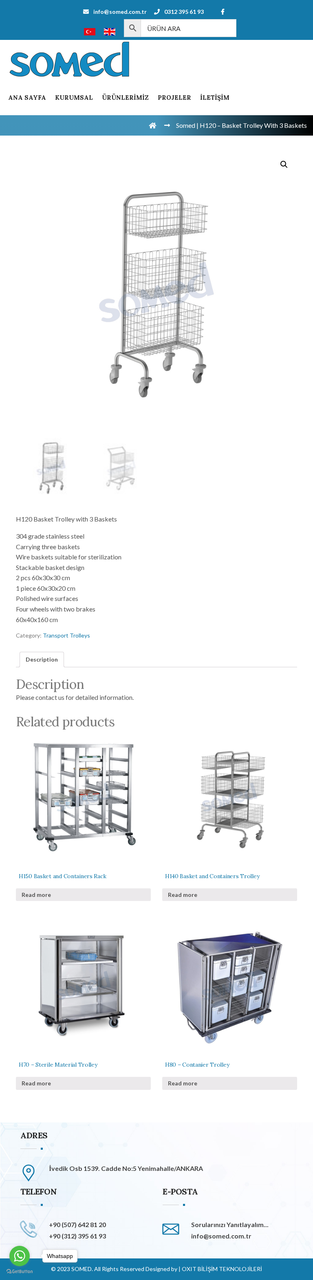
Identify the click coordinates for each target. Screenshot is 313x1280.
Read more (36, 894)
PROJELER (174, 97)
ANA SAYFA (27, 97)
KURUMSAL (74, 97)
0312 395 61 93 (184, 11)
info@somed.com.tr (120, 11)
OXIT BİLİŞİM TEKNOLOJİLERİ (222, 1268)
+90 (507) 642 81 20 (77, 1224)
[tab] (42, 659)
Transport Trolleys (66, 635)
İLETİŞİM (214, 97)
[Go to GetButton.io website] (20, 1271)
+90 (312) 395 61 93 (77, 1236)
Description (42, 659)
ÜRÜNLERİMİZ (125, 97)
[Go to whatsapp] (19, 1256)
